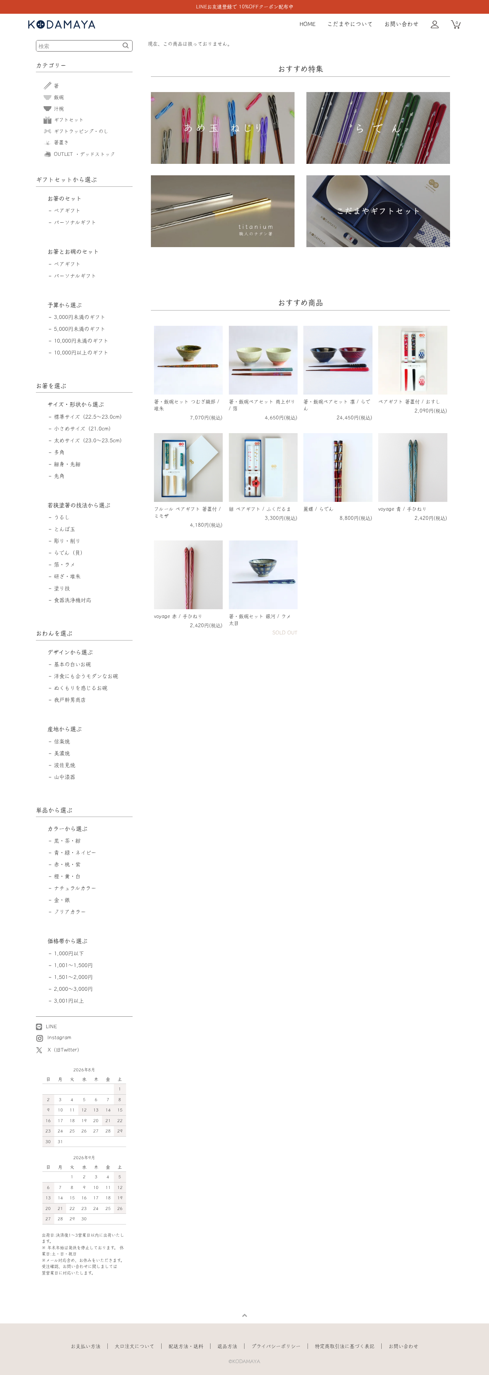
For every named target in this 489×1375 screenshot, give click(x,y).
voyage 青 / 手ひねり (402, 508)
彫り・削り (67, 541)
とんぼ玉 (64, 529)
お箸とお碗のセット (73, 251)
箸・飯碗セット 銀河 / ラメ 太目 (260, 620)
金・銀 (62, 900)
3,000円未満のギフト (79, 317)
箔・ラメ (64, 564)
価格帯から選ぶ (67, 941)
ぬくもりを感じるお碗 (80, 688)
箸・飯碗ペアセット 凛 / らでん (336, 405)
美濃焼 (62, 753)
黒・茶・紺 (67, 840)
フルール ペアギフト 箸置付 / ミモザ (187, 512)
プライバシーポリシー (276, 1346)
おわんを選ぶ (54, 633)
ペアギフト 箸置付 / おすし (409, 401)
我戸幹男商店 (70, 699)
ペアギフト (67, 210)
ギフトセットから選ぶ (66, 179)
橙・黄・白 (67, 876)
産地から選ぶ (64, 729)
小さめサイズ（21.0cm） (84, 428)
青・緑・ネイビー (75, 852)
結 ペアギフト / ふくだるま (260, 508)
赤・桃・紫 (67, 864)
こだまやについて (350, 24)
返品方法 (227, 1346)
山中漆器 (64, 777)
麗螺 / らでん (318, 508)
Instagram (58, 1037)
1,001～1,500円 (73, 965)
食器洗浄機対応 (72, 600)
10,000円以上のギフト (81, 352)
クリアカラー (70, 911)
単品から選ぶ (54, 810)
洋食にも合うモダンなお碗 (86, 676)
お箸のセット (64, 198)
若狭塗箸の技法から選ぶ (78, 505)
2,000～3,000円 (73, 989)
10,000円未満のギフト (81, 340)
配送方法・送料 (185, 1346)
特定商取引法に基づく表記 (344, 1346)
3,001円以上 (69, 1000)
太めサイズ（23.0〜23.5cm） (89, 440)
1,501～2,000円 (73, 977)
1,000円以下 (69, 953)
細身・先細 (67, 464)
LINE (50, 1026)
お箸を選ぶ (51, 386)
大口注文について (134, 1346)
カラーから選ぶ (67, 828)
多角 (59, 452)
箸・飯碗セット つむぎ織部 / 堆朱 (186, 405)
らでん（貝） (70, 552)
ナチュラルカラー (75, 888)
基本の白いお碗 (72, 664)
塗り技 (62, 588)
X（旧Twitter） (65, 1049)
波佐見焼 (64, 765)
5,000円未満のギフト (79, 329)
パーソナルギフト (75, 222)
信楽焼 (62, 741)
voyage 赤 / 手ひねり (178, 616)
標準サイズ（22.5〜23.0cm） (89, 416)
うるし (62, 517)
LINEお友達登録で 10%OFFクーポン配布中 (244, 6)
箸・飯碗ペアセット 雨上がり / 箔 (262, 405)
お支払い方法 (85, 1346)
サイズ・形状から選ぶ (75, 404)
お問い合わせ (401, 24)
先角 (59, 476)
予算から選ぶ (64, 305)
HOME (308, 24)
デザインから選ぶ (70, 652)
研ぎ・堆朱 (67, 576)
